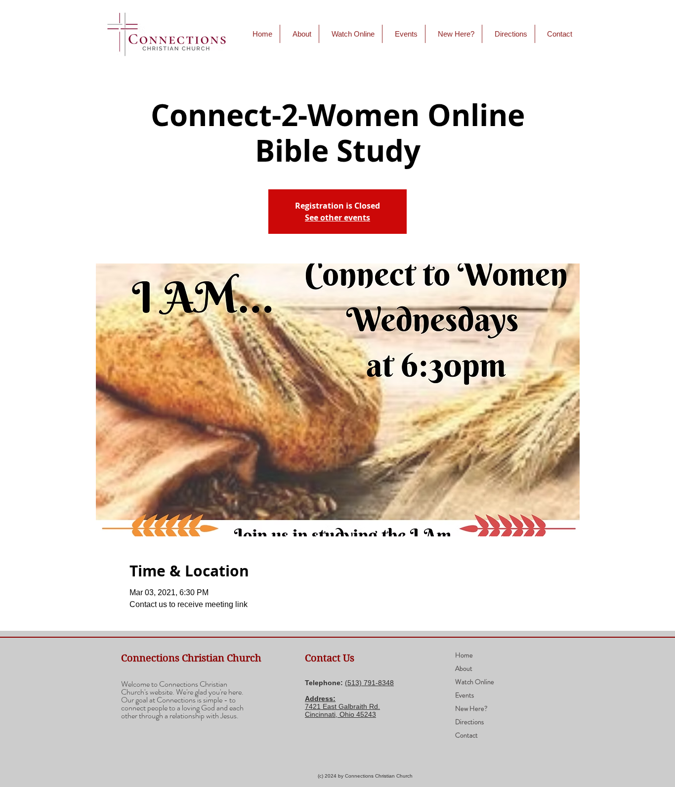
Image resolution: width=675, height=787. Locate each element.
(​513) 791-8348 (369, 683)
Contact (466, 735)
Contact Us (329, 658)
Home (464, 655)
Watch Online (474, 682)
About (463, 668)
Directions (469, 722)
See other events (337, 217)
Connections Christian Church (191, 658)
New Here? (471, 708)
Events (464, 695)
